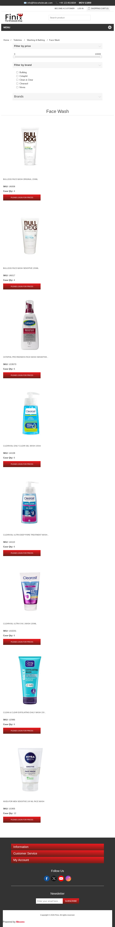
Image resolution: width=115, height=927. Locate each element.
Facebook (47, 878)
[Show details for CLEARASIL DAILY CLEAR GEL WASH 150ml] (30, 414)
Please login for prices (22, 197)
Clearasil (23, 83)
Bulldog (23, 72)
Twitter (54, 878)
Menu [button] (6, 27)
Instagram (68, 878)
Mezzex (20, 922)
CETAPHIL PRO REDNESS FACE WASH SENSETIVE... (25, 357)
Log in (81, 8)
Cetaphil (23, 76)
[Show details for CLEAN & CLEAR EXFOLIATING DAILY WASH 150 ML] (30, 680)
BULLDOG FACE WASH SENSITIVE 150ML (21, 268)
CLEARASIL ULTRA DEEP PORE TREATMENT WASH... (26, 535)
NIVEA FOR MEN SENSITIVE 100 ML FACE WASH (23, 801)
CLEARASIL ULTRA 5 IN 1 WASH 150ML (20, 624)
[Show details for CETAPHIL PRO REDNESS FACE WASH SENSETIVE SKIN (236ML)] (30, 325)
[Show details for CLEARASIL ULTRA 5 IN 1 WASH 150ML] (30, 592)
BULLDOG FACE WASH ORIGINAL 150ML (20, 179)
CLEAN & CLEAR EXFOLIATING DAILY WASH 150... (24, 712)
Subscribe (71, 901)
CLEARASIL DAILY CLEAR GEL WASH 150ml (22, 446)
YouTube (61, 878)
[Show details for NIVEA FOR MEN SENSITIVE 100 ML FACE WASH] (30, 769)
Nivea (22, 87)
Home (6, 40)
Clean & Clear (26, 80)
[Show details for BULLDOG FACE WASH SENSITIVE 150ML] (30, 236)
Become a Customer (65, 8)
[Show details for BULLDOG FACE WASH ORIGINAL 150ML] (30, 147)
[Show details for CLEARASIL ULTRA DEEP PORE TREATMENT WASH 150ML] (30, 503)
